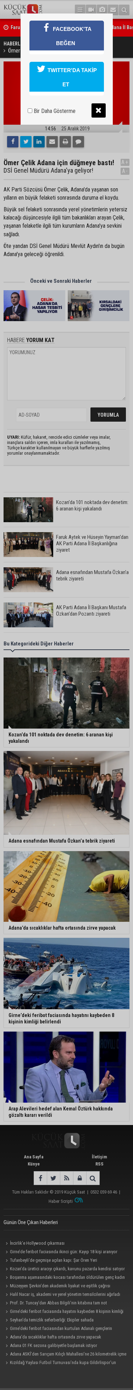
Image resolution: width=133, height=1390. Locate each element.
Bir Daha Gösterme (54, 111)
